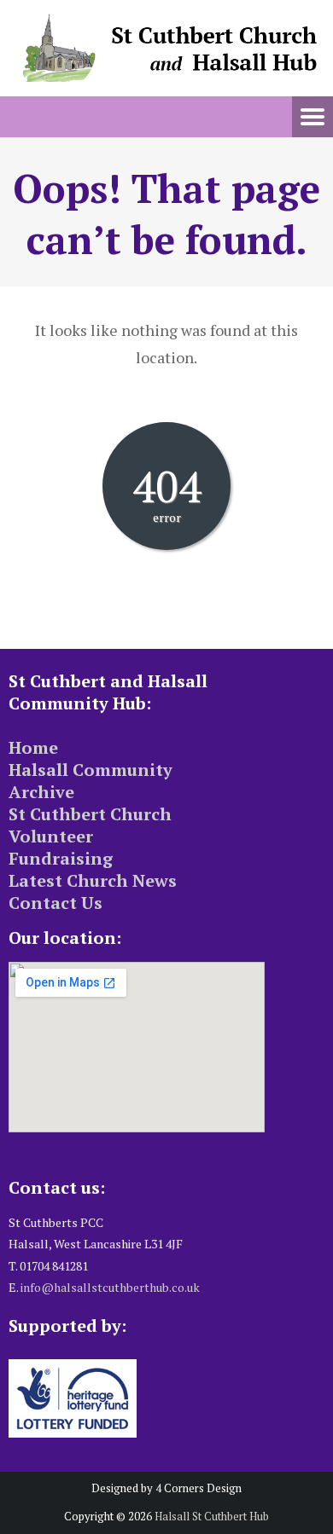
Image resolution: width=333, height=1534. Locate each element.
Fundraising (61, 858)
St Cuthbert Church (90, 813)
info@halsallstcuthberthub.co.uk (110, 1287)
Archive (41, 791)
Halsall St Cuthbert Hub (212, 1516)
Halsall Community (90, 769)
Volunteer (51, 836)
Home (33, 747)
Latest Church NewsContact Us (93, 891)
